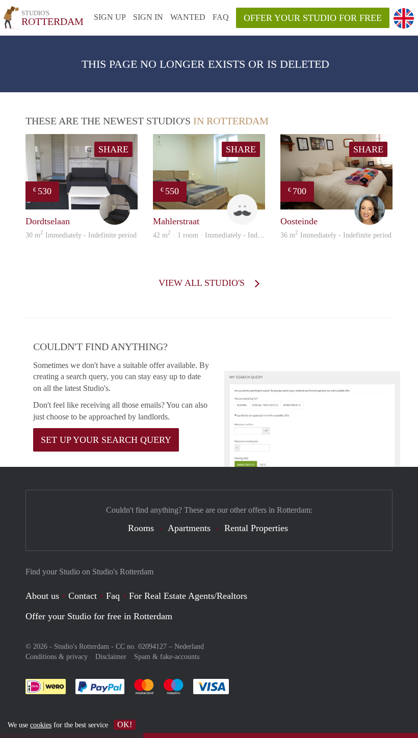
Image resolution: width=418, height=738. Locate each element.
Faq (113, 596)
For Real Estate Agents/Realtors (188, 596)
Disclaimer (110, 657)
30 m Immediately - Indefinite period (81, 235)
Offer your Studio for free (313, 18)
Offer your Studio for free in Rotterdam (98, 616)
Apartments (189, 528)
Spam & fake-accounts (166, 657)
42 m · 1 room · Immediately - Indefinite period (224, 235)
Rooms (141, 528)
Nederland (189, 646)
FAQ (221, 17)
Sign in (148, 17)
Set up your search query (106, 440)
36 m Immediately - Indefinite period (335, 235)
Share (113, 149)
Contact (82, 596)
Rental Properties (256, 528)
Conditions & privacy (56, 657)
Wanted (187, 17)
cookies (40, 725)
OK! (124, 724)
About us (42, 596)
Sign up (110, 17)
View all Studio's (203, 283)
